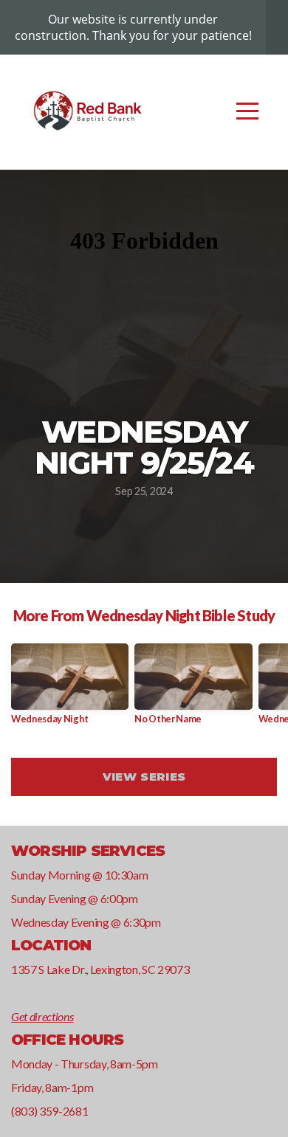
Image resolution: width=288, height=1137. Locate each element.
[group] (69, 689)
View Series (144, 777)
